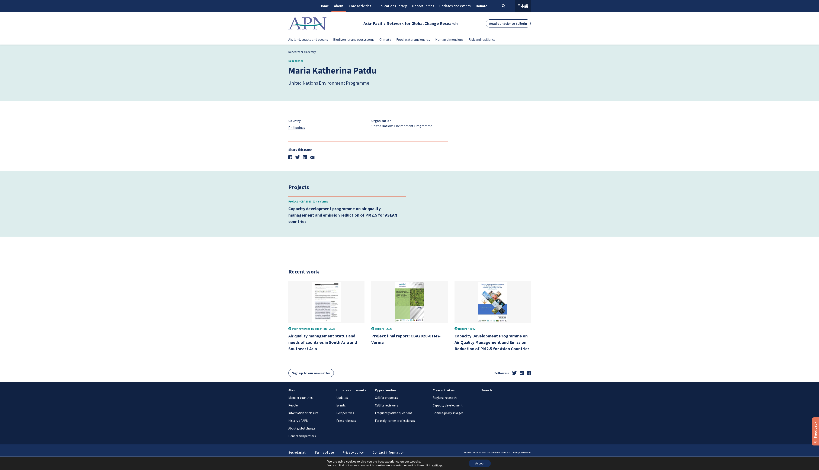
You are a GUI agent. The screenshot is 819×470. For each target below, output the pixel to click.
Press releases (346, 421)
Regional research (445, 398)
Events (341, 405)
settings (437, 465)
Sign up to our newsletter (311, 373)
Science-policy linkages (448, 413)
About (339, 6)
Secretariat (297, 452)
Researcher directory (302, 52)
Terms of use (324, 452)
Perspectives (345, 413)
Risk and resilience (482, 39)
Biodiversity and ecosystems (353, 39)
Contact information (389, 452)
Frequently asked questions (393, 413)
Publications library (391, 6)
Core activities (360, 6)
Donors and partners (302, 436)
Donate (481, 6)
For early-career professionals (395, 421)
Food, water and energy (413, 39)
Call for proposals (386, 398)
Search (486, 390)
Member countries (300, 398)
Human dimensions (449, 39)
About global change (301, 428)
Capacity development (448, 405)
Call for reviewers (386, 405)
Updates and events (455, 6)
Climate (385, 39)
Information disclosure (303, 413)
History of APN (298, 421)
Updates (342, 398)
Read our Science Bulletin (508, 23)
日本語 (522, 6)
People (293, 405)
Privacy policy (353, 452)
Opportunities (423, 6)
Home (324, 6)
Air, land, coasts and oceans (308, 39)
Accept (479, 463)
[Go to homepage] (307, 23)
